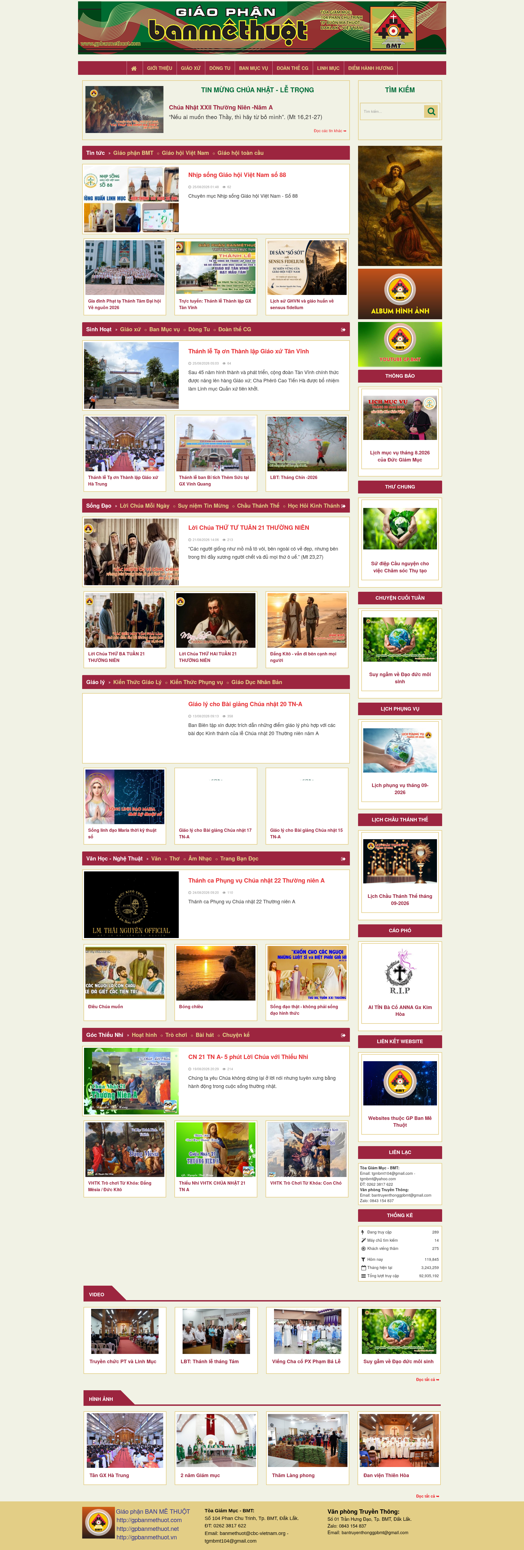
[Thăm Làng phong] (307, 1440)
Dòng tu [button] (219, 68)
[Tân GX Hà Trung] (125, 1440)
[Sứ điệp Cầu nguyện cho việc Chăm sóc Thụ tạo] (400, 528)
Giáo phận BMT (133, 152)
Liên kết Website (400, 1041)
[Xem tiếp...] (344, 329)
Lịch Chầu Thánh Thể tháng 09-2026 (400, 899)
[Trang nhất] (134, 68)
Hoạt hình (144, 1035)
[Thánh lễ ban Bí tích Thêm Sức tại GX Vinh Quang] (215, 444)
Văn (156, 858)
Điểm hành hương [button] (370, 68)
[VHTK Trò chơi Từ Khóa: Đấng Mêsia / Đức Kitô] (125, 1149)
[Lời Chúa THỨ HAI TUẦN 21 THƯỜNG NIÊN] (215, 620)
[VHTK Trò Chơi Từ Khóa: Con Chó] (307, 1149)
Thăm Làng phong (293, 1475)
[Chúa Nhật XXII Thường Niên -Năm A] (124, 109)
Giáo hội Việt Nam (185, 152)
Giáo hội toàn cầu (241, 152)
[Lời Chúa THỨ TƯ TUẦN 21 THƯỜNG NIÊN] (131, 552)
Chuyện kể (236, 1035)
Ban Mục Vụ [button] (253, 68)
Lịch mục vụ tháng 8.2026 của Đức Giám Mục (400, 456)
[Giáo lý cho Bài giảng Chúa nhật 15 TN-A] (307, 797)
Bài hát (205, 1035)
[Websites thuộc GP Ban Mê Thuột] (400, 1083)
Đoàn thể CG (234, 329)
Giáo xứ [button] (191, 68)
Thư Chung (400, 486)
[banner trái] (400, 205)
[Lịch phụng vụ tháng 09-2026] (400, 750)
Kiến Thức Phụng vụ (196, 682)
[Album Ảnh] (400, 293)
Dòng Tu (199, 329)
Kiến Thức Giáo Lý (137, 682)
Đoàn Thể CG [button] (292, 68)
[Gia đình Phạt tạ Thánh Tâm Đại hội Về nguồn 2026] (125, 267)
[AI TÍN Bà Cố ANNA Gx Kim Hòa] (400, 972)
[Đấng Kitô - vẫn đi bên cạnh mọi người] (307, 620)
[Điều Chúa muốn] (125, 973)
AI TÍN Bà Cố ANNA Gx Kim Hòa (400, 1011)
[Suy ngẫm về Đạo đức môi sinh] (400, 639)
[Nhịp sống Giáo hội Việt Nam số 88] (131, 199)
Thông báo (400, 375)
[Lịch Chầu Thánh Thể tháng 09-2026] (400, 861)
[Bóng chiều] (215, 973)
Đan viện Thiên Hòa (386, 1475)
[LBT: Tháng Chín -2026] (307, 444)
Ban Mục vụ (164, 329)
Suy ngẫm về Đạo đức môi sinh (400, 678)
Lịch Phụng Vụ (400, 708)
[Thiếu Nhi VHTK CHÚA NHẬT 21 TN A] (215, 1149)
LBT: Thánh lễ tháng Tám (210, 1361)
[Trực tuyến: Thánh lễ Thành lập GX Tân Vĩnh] (215, 267)
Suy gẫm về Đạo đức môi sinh (399, 1361)
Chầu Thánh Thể (258, 505)
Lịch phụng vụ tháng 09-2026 (400, 789)
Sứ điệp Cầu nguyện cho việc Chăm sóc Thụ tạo (400, 567)
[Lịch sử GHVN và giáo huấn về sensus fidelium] (307, 267)
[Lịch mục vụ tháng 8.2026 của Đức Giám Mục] (400, 418)
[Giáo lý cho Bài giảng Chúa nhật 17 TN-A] (215, 797)
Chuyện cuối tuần (400, 597)
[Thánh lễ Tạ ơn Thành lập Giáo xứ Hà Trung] (125, 444)
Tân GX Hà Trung (109, 1475)
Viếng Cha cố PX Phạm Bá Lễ (306, 1361)
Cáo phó (400, 930)
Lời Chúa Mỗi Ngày (144, 505)
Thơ (174, 858)
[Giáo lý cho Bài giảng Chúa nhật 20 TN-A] (131, 728)
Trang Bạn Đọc (239, 858)
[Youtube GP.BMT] (400, 344)
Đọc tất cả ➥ (427, 1379)
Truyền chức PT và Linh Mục (123, 1361)
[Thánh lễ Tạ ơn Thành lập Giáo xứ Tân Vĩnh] (131, 375)
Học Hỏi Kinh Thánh (314, 505)
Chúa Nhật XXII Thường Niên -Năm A (221, 107)
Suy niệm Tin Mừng (203, 505)
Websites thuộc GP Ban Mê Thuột (400, 1121)
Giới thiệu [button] (159, 68)
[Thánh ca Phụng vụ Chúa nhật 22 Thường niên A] (131, 904)
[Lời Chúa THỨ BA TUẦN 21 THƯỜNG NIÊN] (125, 620)
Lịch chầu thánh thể (400, 819)
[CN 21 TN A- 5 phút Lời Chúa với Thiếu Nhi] (131, 1081)
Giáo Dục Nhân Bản (256, 682)
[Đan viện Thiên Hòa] (399, 1440)
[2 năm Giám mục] (216, 1440)
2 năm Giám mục (200, 1475)
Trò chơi (176, 1035)
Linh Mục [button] (328, 68)
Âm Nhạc (200, 858)
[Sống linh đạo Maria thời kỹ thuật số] (125, 797)
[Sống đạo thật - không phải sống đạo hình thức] (307, 973)
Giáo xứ (130, 329)
